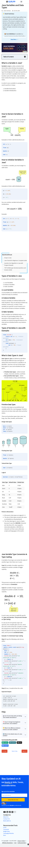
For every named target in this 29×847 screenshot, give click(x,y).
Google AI (6, 745)
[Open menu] (21, 1)
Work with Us (7, 821)
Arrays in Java (7, 258)
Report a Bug (14, 751)
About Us (5, 817)
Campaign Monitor (8, 833)
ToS (15, 842)
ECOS (4, 827)
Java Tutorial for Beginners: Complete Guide (15, 260)
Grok (20, 742)
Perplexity (13, 742)
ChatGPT (6, 742)
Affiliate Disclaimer (7, 842)
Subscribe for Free (13, 800)
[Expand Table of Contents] (25, 56)
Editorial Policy (22, 842)
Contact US (6, 819)
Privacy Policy (21, 840)
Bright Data (6, 831)
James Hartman (7, 10)
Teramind (6, 829)
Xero (4, 835)
